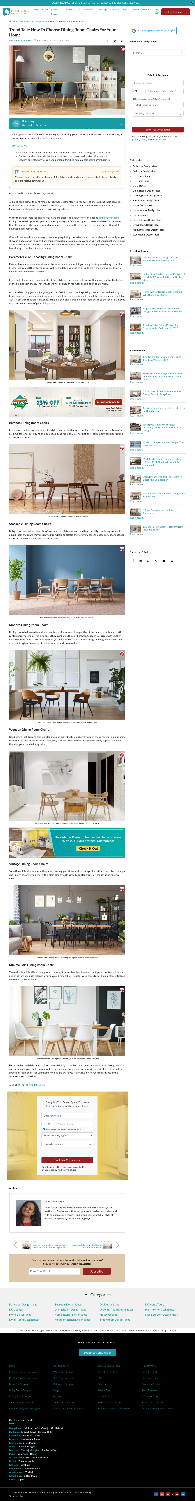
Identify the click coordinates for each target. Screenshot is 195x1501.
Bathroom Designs (63, 1384)
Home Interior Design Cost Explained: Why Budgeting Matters (162, 293)
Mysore (13, 1439)
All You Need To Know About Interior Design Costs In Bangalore (162, 393)
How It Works (149, 1365)
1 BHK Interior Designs (21, 1402)
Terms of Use (16, 1496)
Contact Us (103, 1396)
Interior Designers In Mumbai (157, 1408)
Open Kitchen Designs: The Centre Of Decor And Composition (162, 478)
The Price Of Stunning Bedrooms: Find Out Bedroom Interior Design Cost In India (163, 376)
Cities (134, 9)
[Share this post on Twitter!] (115, 41)
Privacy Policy (82, 1492)
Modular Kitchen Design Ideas (148, 229)
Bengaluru (15, 1428)
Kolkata (13, 1464)
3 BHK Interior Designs (110, 1402)
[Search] (182, 52)
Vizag (12, 1446)
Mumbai (13, 1450)
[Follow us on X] (155, 561)
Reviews (70, 9)
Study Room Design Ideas (146, 234)
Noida (12, 1461)
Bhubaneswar (17, 1468)
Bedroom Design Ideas (144, 171)
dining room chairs (109, 217)
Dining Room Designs (20, 1396)
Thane (24, 1450)
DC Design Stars (141, 175)
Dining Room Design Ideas (34, 21)
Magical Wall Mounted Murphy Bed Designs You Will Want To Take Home (162, 310)
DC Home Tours (141, 180)
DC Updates (139, 185)
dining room (48, 303)
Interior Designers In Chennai (68, 1408)
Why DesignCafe (106, 1371)
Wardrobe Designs (63, 1371)
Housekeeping (140, 215)
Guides (113, 9)
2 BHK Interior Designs (65, 1402)
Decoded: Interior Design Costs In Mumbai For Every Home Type (160, 259)
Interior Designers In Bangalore (25, 1408)
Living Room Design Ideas (146, 224)
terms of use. (159, 139)
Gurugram (15, 1457)
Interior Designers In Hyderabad (114, 1408)
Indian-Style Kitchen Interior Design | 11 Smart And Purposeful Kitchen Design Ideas (164, 277)
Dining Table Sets (35, 1084)
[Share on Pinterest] (122, 41)
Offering (102, 9)
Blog (16, 21)
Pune (12, 1453)
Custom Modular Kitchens (23, 1378)
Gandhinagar (16, 1475)
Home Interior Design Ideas (147, 210)
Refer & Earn (104, 1390)
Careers (102, 1384)
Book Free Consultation (67, 1160)
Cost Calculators (85, 9)
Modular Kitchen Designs (22, 1371)
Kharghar (35, 1450)
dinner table (77, 280)
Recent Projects (55, 11)
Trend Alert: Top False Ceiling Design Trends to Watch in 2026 (162, 358)
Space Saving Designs (109, 1365)
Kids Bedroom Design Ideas (147, 219)
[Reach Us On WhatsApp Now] (157, 12)
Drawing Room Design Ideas (147, 195)
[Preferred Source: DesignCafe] (153, 30)
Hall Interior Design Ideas (146, 200)
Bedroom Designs (18, 1384)
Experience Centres (152, 1378)
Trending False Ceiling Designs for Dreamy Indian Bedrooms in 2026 (160, 326)
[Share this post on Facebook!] (108, 41)
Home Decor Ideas (142, 205)
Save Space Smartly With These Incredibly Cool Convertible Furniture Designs (162, 427)
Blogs (124, 9)
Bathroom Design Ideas (145, 166)
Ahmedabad (16, 1472)
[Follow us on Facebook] (156, 1494)
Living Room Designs (20, 1390)
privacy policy (140, 139)
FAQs (100, 1378)
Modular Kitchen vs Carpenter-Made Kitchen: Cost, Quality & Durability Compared (162, 461)
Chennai (13, 1435)
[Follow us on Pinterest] (168, 1494)
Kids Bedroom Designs (65, 1378)
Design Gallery (39, 9)
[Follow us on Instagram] (162, 1494)
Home (12, 1365)
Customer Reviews (151, 1384)
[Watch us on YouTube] (177, 1494)
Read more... (137, 265)
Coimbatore (16, 1442)
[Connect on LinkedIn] (183, 1494)
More (144, 9)
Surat (12, 1479)
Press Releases (149, 1390)
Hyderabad (15, 1431)
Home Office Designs (153, 1402)
